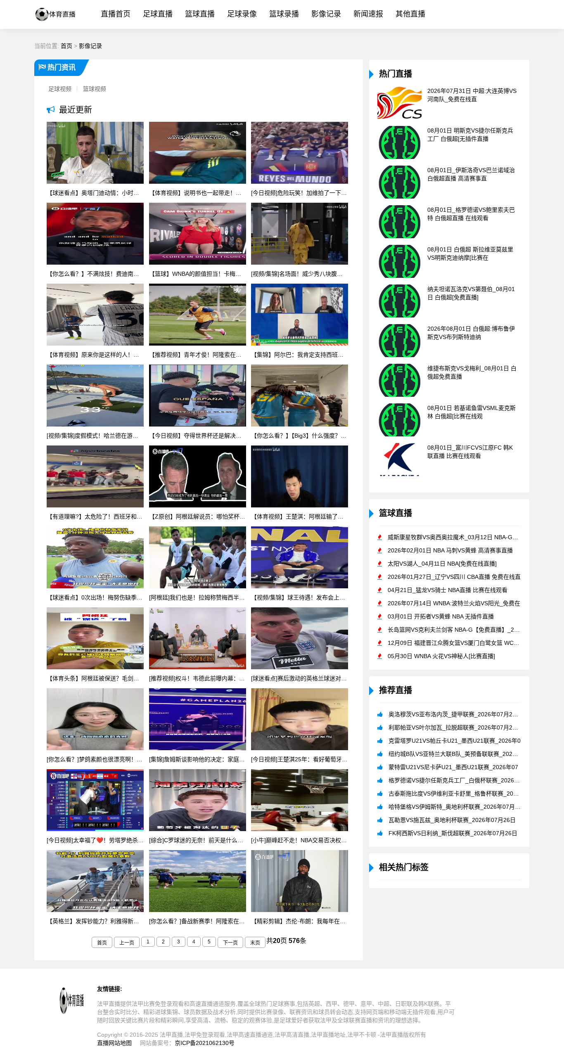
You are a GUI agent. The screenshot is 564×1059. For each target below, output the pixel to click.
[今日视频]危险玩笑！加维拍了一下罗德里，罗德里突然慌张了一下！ (299, 193)
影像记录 (326, 14)
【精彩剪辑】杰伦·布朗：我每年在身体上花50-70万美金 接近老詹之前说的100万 (299, 921)
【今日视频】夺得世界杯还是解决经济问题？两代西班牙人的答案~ (197, 435)
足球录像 (242, 14)
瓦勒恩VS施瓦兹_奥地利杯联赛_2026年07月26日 (452, 820)
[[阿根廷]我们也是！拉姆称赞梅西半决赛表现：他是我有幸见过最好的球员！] (197, 558)
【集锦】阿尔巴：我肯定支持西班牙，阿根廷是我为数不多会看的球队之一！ (299, 354)
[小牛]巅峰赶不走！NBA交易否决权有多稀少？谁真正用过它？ (299, 840)
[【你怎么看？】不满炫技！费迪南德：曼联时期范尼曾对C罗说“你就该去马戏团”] (95, 234)
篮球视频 (94, 88)
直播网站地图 (114, 1043)
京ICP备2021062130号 (205, 1043)
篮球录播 (284, 14)
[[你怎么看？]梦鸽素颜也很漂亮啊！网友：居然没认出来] (95, 720)
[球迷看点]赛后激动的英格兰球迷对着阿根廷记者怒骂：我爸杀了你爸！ (299, 678)
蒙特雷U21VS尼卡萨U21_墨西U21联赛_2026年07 (453, 767)
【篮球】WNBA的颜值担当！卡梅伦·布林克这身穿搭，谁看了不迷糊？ (197, 273)
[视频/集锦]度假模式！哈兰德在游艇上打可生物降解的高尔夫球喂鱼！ (95, 435)
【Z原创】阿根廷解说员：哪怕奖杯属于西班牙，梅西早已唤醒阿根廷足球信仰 (197, 516)
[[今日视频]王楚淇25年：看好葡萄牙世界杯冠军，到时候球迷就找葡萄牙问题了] (299, 720)
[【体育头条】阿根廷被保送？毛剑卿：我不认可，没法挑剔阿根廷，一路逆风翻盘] (95, 639)
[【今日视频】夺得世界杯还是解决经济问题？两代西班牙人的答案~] (197, 396)
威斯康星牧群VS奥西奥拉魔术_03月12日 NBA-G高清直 (459, 537)
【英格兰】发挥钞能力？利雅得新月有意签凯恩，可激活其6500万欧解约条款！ (95, 921)
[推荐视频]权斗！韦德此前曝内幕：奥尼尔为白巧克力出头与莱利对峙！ (197, 678)
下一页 (230, 943)
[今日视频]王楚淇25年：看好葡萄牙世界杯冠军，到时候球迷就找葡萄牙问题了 (299, 759)
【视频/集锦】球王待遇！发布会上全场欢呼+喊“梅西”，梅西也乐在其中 (299, 597)
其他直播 (410, 14)
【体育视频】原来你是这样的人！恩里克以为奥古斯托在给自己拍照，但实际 (95, 354)
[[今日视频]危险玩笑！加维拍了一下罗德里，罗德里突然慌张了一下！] (299, 153)
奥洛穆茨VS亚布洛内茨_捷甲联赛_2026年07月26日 (455, 714)
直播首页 (115, 14)
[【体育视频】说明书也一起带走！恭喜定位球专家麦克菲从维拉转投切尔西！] (197, 153)
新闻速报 (368, 14)
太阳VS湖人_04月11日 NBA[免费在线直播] (442, 563)
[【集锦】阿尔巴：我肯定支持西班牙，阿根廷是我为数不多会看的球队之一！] (299, 315)
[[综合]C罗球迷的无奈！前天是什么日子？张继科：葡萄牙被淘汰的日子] (197, 801)
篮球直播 (200, 14)
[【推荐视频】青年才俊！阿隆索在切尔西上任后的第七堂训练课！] (197, 315)
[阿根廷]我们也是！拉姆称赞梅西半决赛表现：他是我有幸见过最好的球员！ (197, 597)
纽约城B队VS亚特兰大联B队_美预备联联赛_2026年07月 (461, 754)
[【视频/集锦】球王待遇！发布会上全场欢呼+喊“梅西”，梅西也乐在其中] (299, 558)
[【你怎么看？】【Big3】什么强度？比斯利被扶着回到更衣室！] (299, 396)
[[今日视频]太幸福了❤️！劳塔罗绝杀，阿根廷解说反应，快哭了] (95, 801)
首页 (66, 46)
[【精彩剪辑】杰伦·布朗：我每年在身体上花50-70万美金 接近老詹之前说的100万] (299, 882)
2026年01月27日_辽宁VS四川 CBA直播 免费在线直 (454, 576)
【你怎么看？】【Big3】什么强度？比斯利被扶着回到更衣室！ (299, 435)
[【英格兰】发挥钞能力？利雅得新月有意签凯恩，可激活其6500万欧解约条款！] (95, 882)
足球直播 (158, 14)
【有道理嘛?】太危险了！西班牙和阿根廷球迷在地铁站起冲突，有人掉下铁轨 (95, 516)
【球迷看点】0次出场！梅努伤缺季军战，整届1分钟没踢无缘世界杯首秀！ (95, 597)
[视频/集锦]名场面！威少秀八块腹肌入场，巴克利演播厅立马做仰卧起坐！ (299, 273)
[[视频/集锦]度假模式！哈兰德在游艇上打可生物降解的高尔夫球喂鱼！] (95, 396)
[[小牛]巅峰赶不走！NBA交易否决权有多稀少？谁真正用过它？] (299, 801)
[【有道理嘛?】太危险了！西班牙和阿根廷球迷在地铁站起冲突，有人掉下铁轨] (95, 477)
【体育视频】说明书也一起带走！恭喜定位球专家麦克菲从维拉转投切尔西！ (197, 193)
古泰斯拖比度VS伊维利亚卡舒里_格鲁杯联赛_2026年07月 (463, 793)
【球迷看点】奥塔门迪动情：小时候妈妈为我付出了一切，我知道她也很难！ (95, 193)
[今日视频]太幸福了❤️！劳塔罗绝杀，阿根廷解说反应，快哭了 (95, 840)
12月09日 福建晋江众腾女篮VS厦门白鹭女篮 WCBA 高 (458, 643)
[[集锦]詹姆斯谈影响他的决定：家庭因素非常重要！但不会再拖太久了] (197, 720)
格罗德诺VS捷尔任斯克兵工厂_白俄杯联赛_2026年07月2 (462, 780)
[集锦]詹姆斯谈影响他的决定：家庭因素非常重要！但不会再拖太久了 (197, 759)
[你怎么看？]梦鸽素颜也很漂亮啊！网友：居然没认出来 (95, 759)
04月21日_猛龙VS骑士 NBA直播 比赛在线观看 (447, 590)
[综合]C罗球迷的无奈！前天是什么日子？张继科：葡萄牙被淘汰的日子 (197, 840)
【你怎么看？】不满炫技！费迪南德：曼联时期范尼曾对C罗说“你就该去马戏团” (95, 273)
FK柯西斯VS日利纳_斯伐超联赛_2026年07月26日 (453, 833)
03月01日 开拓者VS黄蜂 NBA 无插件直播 (441, 616)
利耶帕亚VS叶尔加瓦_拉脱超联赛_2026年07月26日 (455, 727)
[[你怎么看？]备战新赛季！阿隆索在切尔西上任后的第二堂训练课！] (197, 882)
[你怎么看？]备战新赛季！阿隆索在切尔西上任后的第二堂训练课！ (197, 921)
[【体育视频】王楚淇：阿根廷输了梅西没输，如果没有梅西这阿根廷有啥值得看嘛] (299, 477)
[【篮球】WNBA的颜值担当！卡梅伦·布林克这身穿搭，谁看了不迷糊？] (197, 234)
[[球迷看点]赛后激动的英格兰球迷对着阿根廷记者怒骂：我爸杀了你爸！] (299, 639)
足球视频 (59, 88)
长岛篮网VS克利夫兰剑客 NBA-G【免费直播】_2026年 (459, 629)
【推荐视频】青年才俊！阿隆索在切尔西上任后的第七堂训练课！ (197, 354)
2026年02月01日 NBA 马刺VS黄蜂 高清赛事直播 (450, 550)
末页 (255, 943)
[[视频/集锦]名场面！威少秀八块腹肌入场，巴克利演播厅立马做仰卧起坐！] (299, 234)
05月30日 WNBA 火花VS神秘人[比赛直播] (441, 656)
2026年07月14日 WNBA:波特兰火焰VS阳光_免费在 (454, 603)
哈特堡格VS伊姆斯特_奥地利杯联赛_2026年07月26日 (458, 806)
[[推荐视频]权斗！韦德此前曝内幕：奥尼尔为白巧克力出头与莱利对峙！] (197, 639)
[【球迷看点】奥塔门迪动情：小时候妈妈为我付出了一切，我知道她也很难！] (95, 153)
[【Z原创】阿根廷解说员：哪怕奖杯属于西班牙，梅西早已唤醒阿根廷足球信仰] (197, 477)
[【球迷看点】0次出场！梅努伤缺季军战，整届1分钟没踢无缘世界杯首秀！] (95, 558)
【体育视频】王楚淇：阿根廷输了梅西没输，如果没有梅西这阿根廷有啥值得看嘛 (299, 516)
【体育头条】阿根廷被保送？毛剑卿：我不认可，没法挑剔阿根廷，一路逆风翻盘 (95, 678)
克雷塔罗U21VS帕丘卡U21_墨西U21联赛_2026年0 (455, 740)
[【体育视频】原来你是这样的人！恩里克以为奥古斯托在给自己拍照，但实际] (95, 315)
